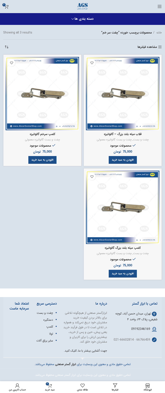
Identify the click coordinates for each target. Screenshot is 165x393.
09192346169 (140, 329)
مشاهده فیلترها (147, 47)
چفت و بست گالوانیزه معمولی (114, 140)
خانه (159, 32)
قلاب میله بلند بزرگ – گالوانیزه (123, 134)
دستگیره (48, 319)
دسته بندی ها (84, 19)
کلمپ (49, 326)
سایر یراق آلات (44, 340)
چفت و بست (141, 140)
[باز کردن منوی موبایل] (159, 6)
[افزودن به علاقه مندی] (92, 63)
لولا (51, 333)
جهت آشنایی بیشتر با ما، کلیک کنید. (85, 350)
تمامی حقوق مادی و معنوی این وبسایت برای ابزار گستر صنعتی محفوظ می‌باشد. (82, 375)
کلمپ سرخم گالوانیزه (42, 134)
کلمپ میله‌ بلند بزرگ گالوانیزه (123, 248)
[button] (123, 160)
